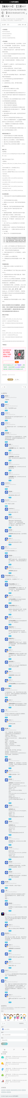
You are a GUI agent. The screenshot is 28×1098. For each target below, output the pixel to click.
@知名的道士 (12, 675)
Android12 (4, 1092)
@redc (10, 965)
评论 (2, 1011)
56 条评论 (5, 20)
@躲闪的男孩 (12, 703)
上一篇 (3, 387)
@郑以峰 (11, 533)
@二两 (10, 907)
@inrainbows (11, 495)
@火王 (10, 851)
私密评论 (21, 1023)
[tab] (4, 1049)
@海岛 (10, 774)
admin (4, 18)
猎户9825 (8, 1090)
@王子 (10, 559)
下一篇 (24, 387)
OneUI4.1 (8, 1092)
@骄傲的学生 (12, 642)
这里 (20, 119)
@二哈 (10, 723)
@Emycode (11, 512)
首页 (5, 24)
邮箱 (2, 1032)
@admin (10, 609)
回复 (6, 401)
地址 (2, 1038)
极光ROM (3, 1090)
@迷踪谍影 (11, 448)
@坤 (10, 998)
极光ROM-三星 (18, 20)
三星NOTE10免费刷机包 (16, 1090)
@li (9, 928)
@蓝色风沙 (11, 948)
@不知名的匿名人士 (13, 587)
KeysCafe (23, 1090)
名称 (2, 1027)
